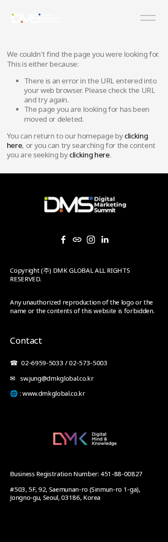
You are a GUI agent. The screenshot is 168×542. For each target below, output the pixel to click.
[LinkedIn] (104, 239)
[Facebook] (63, 239)
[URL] (77, 239)
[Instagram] (91, 239)
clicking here (89, 155)
